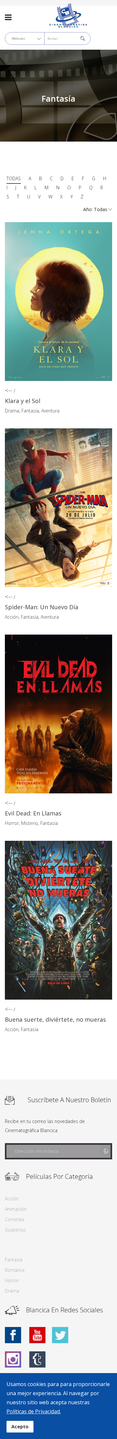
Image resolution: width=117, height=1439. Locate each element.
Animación (16, 1209)
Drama (12, 411)
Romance (15, 1270)
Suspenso (15, 1230)
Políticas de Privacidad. (33, 1411)
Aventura (50, 411)
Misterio (29, 823)
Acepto (20, 1426)
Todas (13, 178)
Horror (12, 823)
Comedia (14, 1219)
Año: (88, 209)
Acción (12, 617)
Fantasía (30, 411)
